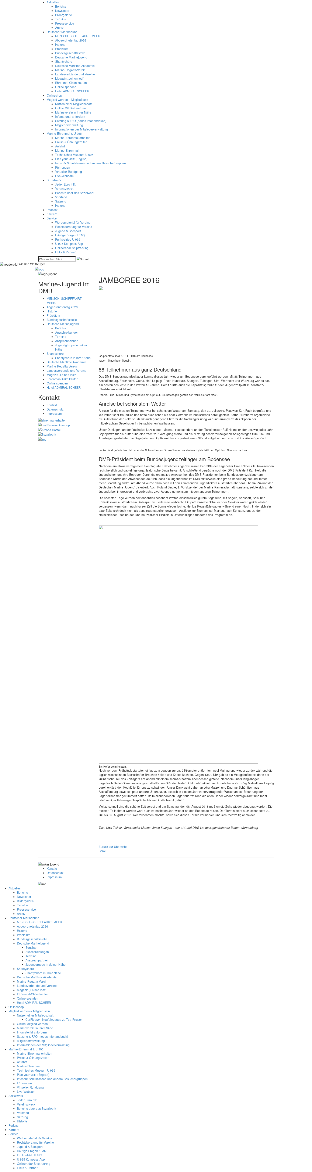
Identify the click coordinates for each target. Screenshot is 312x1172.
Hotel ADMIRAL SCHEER (72, 91)
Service (52, 218)
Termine (60, 19)
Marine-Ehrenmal (67, 150)
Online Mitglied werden (70, 108)
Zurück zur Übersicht (113, 847)
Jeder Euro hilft (65, 184)
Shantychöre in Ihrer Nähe (73, 358)
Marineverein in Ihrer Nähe (73, 112)
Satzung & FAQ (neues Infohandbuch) (80, 121)
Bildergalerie (63, 15)
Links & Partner (65, 252)
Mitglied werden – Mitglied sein (67, 99)
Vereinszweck (64, 188)
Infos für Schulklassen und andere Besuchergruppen (90, 163)
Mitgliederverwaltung (69, 125)
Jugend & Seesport (68, 231)
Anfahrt (60, 146)
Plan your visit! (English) (71, 159)
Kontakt (52, 405)
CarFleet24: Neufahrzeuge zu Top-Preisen (54, 1019)
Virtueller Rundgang (68, 171)
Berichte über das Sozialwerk (74, 193)
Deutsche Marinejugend (71, 57)
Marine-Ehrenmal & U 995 (64, 133)
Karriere (52, 214)
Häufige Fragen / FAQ (70, 235)
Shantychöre (63, 61)
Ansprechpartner (66, 341)
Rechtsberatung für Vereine (73, 227)
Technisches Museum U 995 (74, 155)
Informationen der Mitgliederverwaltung (81, 129)
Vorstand (61, 197)
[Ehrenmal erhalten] (52, 420)
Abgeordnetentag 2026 (70, 40)
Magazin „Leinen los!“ (69, 78)
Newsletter (62, 10)
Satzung (60, 201)
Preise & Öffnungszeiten (71, 142)
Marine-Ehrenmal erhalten (72, 138)
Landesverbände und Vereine (75, 74)
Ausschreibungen (67, 332)
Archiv (59, 27)
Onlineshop (54, 95)
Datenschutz (55, 409)
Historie (60, 44)
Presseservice (64, 23)
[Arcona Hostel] (49, 429)
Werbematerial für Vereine (72, 222)
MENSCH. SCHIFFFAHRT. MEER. (78, 36)
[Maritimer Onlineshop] (54, 424)
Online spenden (65, 87)
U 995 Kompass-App (69, 243)
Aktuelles (53, 2)
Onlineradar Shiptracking (72, 248)
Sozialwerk (54, 180)
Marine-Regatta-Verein (70, 70)
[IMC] (42, 439)
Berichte (60, 6)
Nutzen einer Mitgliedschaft (73, 104)
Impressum (54, 413)
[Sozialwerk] (47, 434)
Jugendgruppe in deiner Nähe (45, 964)
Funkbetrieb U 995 (67, 239)
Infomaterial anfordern (70, 116)
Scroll (102, 851)
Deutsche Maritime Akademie (75, 66)
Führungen (62, 167)
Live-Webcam (64, 176)
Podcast (52, 210)
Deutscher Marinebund (62, 32)
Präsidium (62, 49)
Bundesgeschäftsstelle (70, 53)
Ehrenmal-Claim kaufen (71, 82)
